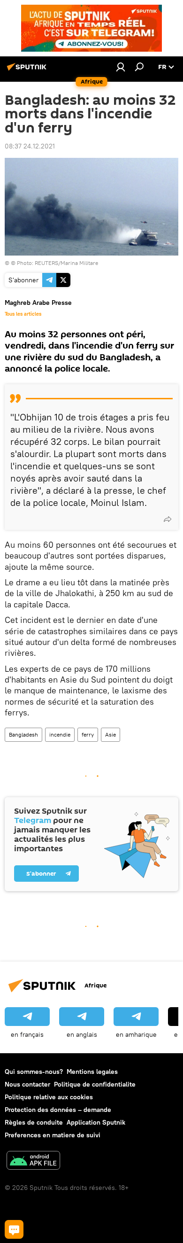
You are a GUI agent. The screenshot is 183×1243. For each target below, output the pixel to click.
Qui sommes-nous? (34, 1071)
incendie (59, 734)
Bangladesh (23, 734)
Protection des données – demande (58, 1109)
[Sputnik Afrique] (28, 70)
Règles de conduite (34, 1122)
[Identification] (120, 66)
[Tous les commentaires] (14, 1229)
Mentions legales (92, 1071)
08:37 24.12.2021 (30, 146)
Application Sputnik (96, 1122)
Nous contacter (27, 1084)
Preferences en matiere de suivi (52, 1135)
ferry (88, 734)
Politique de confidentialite (95, 1084)
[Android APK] (33, 1161)
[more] (167, 519)
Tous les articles (23, 314)
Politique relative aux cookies (49, 1097)
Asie (110, 734)
